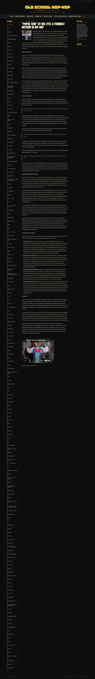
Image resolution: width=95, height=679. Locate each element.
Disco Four (9, 164)
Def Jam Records (11, 153)
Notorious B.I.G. (11, 459)
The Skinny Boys (11, 600)
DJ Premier (9, 187)
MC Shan (9, 416)
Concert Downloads (20, 16)
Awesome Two (10, 57)
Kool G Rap (9, 336)
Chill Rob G (10, 105)
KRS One (9, 350)
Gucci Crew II (10, 281)
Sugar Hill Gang (11, 575)
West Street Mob (11, 645)
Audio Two (9, 53)
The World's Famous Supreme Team (12, 605)
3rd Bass (9, 32)
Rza (8, 521)
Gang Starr (9, 258)
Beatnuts (9, 64)
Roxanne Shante (11, 514)
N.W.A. (8, 438)
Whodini (9, 652)
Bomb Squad (9, 78)
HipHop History (11, 289)
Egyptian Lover (11, 221)
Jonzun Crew (10, 314)
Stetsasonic (10, 572)
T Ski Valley (10, 590)
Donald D (9, 194)
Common (8, 116)
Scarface (9, 528)
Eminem (8, 224)
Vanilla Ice (10, 634)
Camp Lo (9, 101)
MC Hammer (9, 409)
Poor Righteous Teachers (11, 486)
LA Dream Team (10, 361)
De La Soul (9, 149)
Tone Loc (9, 609)
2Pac (8, 28)
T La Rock (9, 586)
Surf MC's (9, 582)
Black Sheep (10, 75)
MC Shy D (9, 420)
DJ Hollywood (10, 175)
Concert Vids (30, 16)
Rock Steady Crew (11, 510)
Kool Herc (9, 339)
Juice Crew (9, 318)
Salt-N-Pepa (10, 525)
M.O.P (8, 391)
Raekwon (9, 497)
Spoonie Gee (10, 564)
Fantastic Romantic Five (12, 240)
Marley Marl (10, 401)
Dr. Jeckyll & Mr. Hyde (11, 206)
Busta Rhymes (10, 94)
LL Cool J (9, 380)
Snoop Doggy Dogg (11, 546)
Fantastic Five (11, 235)
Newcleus (9, 452)
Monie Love (9, 434)
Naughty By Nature (11, 448)
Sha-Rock (9, 535)
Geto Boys (9, 261)
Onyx (8, 466)
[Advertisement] (82, 66)
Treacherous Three (11, 616)
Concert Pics (38, 16)
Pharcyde (9, 482)
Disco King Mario (11, 168)
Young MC (9, 664)
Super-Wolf (9, 579)
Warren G (9, 641)
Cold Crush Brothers (12, 112)
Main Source (10, 394)
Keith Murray (10, 328)
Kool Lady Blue (11, 343)
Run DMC (9, 517)
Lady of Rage (10, 368)
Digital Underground (12, 161)
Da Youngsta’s (10, 142)
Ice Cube (9, 292)
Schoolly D (9, 532)
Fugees (8, 251)
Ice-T (8, 296)
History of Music (48, 16)
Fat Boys (9, 243)
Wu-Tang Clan (10, 660)
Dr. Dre (9, 202)
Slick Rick (9, 543)
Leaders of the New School (12, 373)
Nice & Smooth (10, 456)
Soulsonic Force (11, 557)
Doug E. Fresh (10, 198)
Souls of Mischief (11, 553)
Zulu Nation (10, 667)
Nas (8, 441)
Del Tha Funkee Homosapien (11, 157)
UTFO (8, 630)
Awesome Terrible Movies (75, 16)
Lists (8, 376)
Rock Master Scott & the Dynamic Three (12, 507)
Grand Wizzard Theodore (10, 270)
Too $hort (9, 612)
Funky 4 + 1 (10, 254)
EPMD (8, 228)
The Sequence (10, 597)
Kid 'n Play (10, 332)
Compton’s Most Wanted (11, 120)
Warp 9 (8, 637)
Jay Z (8, 299)
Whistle (9, 648)
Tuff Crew (9, 619)
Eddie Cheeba (10, 217)
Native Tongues (11, 445)
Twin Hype (9, 623)
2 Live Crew (10, 24)
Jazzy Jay (9, 303)
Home (11, 16)
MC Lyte (9, 412)
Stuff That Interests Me (60, 16)
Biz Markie (9, 71)
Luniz (8, 387)
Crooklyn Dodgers (11, 135)
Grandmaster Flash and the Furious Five (12, 274)
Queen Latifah (10, 494)
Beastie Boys (10, 60)
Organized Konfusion (12, 470)
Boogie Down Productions (10, 87)
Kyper (8, 357)
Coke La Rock (10, 108)
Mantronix (9, 398)
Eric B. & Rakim (11, 231)
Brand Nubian (10, 90)
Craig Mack (9, 127)
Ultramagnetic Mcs (11, 627)
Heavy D (9, 285)
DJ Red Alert (10, 191)
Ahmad (8, 42)
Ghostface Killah (11, 265)
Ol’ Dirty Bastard (11, 463)
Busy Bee (9, 97)
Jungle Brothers (11, 321)
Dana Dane (9, 145)
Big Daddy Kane (11, 68)
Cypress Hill (10, 138)
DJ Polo (9, 184)
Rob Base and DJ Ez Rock (12, 502)
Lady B (8, 364)
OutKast (9, 474)
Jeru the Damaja (11, 307)
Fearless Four (10, 247)
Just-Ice (9, 325)
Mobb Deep (9, 430)
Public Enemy (10, 490)
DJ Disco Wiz (10, 172)
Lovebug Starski (11, 383)
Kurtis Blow (10, 354)
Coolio (8, 124)
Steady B (9, 568)
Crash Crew (9, 131)
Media (8, 423)
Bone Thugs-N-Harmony (12, 82)
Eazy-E (8, 213)
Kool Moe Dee (10, 346)
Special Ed (9, 561)
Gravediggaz (10, 278)
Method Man (9, 427)
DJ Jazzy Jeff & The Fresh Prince (12, 180)
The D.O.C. (9, 593)
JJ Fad (8, 310)
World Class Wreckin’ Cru (12, 656)
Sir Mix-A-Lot (10, 539)
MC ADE (8, 405)
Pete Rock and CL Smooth (11, 478)
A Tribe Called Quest (12, 35)
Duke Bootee (10, 210)
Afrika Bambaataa (11, 39)
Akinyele (9, 46)
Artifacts (9, 50)
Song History (10, 550)
